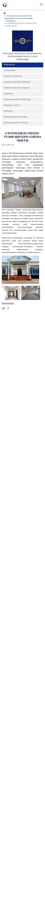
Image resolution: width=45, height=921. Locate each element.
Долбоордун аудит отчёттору (16, 122)
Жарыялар (8, 93)
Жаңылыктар (10, 21)
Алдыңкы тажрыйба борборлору (17, 82)
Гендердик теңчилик (12, 105)
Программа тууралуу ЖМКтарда (17, 99)
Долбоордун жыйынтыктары (15, 117)
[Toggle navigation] (41, 4)
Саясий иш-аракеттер (13, 76)
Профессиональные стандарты (17, 88)
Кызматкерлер (10, 70)
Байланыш (8, 111)
